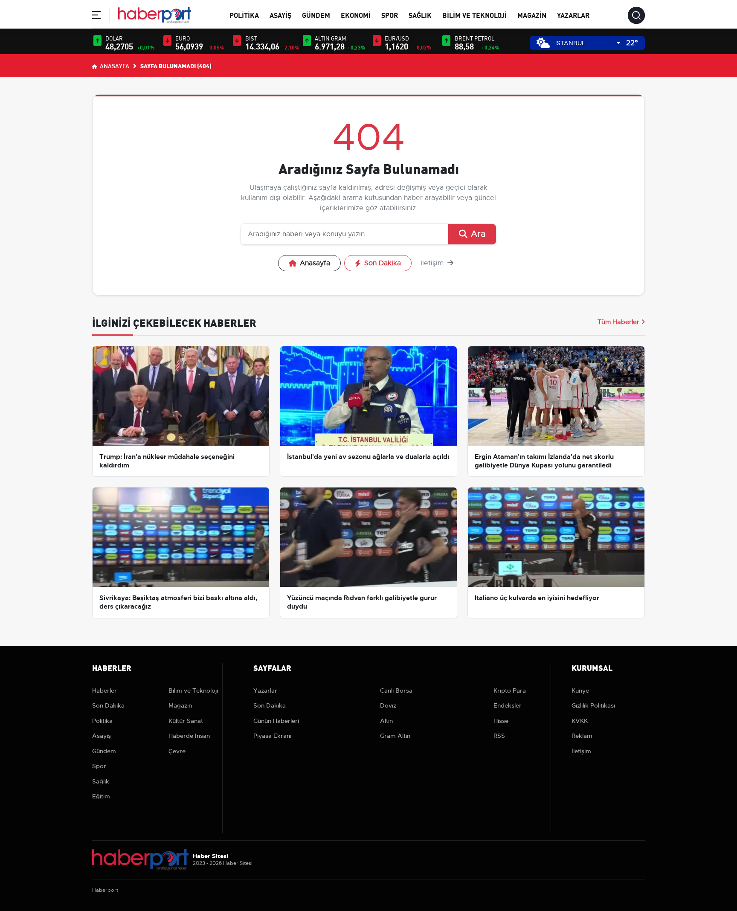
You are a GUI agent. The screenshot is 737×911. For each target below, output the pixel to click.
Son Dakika (382, 263)
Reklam (582, 736)
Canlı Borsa (396, 690)
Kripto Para (509, 690)
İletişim (433, 263)
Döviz (388, 705)
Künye (580, 690)
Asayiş (280, 15)
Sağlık (420, 15)
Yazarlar (573, 15)
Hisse (500, 721)
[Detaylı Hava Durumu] (543, 43)
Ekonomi (356, 15)
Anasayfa (114, 65)
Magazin (531, 15)
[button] (96, 16)
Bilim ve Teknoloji (474, 15)
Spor (389, 15)
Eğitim (101, 796)
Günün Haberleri (276, 721)
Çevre (177, 751)
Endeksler (507, 705)
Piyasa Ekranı (272, 736)
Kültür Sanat (185, 721)
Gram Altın (395, 736)
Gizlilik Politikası (593, 705)
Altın (386, 721)
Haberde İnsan (189, 736)
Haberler (104, 690)
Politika (244, 15)
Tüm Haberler (618, 322)
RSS (499, 736)
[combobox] (588, 43)
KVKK (580, 721)
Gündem (316, 15)
